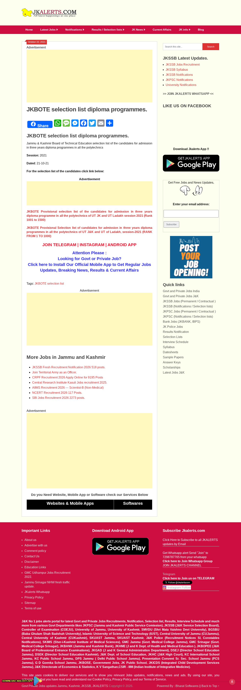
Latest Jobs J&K (174, 372)
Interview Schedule (175, 342)
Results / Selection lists (107, 29)
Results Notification (176, 331)
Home (29, 29)
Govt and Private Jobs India (181, 291)
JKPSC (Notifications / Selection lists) (188, 316)
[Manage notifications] (232, 682)
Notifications (73, 29)
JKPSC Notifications (179, 79)
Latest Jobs (48, 29)
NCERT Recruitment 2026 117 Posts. (57, 392)
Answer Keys (172, 362)
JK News (137, 29)
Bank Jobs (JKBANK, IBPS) (181, 321)
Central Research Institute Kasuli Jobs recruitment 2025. (69, 382)
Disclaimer (31, 561)
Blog (201, 29)
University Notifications (181, 85)
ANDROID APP (122, 244)
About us (30, 539)
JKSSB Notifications (179, 74)
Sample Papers (173, 357)
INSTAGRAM (92, 244)
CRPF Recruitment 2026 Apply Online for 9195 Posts (67, 377)
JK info (183, 29)
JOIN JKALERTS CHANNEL (182, 565)
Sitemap (30, 602)
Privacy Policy (33, 597)
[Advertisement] (89, 76)
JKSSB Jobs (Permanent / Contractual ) (189, 301)
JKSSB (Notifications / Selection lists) (188, 306)
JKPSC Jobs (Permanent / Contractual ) (189, 311)
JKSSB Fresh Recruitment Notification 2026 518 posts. (68, 367)
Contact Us (31, 556)
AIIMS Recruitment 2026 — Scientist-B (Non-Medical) (68, 387)
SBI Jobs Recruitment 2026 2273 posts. (58, 397)
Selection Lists (172, 336)
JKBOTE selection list (49, 283)
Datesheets (170, 352)
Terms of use (32, 608)
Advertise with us (35, 545)
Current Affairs (162, 29)
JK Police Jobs (173, 326)
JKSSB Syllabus (177, 69)
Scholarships (171, 367)
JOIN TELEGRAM (59, 244)
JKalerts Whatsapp (37, 592)
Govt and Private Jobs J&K (181, 296)
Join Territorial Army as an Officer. (54, 372)
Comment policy (35, 550)
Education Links (35, 567)
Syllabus (169, 347)
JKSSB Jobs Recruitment (183, 64)
